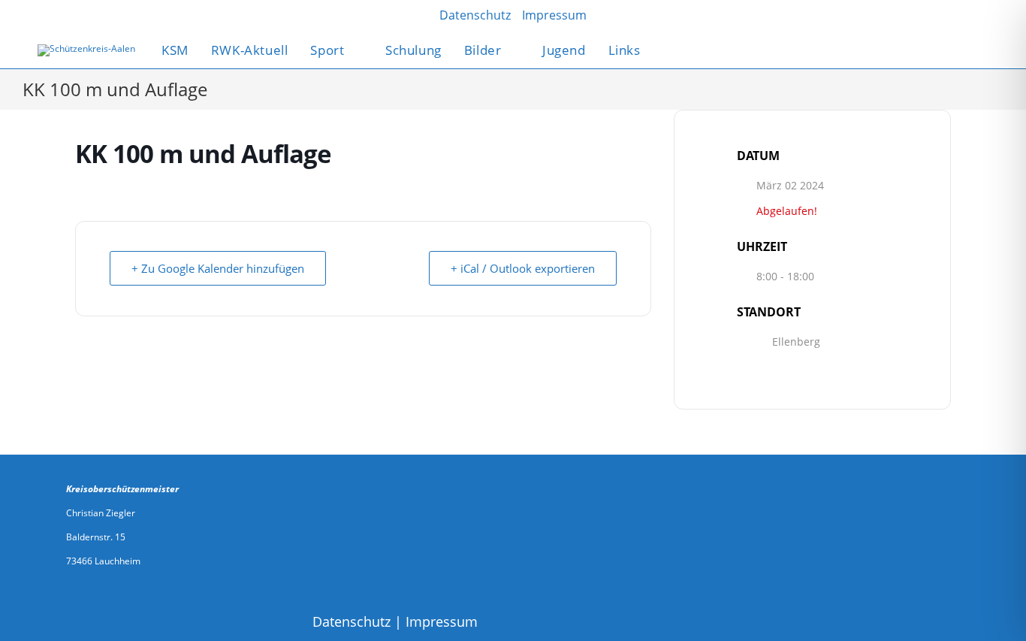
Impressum (442, 621)
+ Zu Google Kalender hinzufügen (217, 268)
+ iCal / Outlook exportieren (523, 268)
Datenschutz (351, 621)
